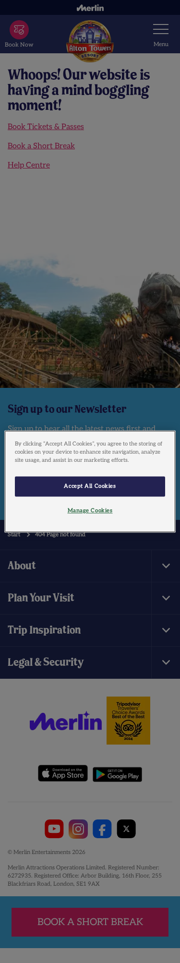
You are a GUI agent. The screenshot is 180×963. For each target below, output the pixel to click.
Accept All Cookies (90, 486)
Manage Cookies (90, 511)
